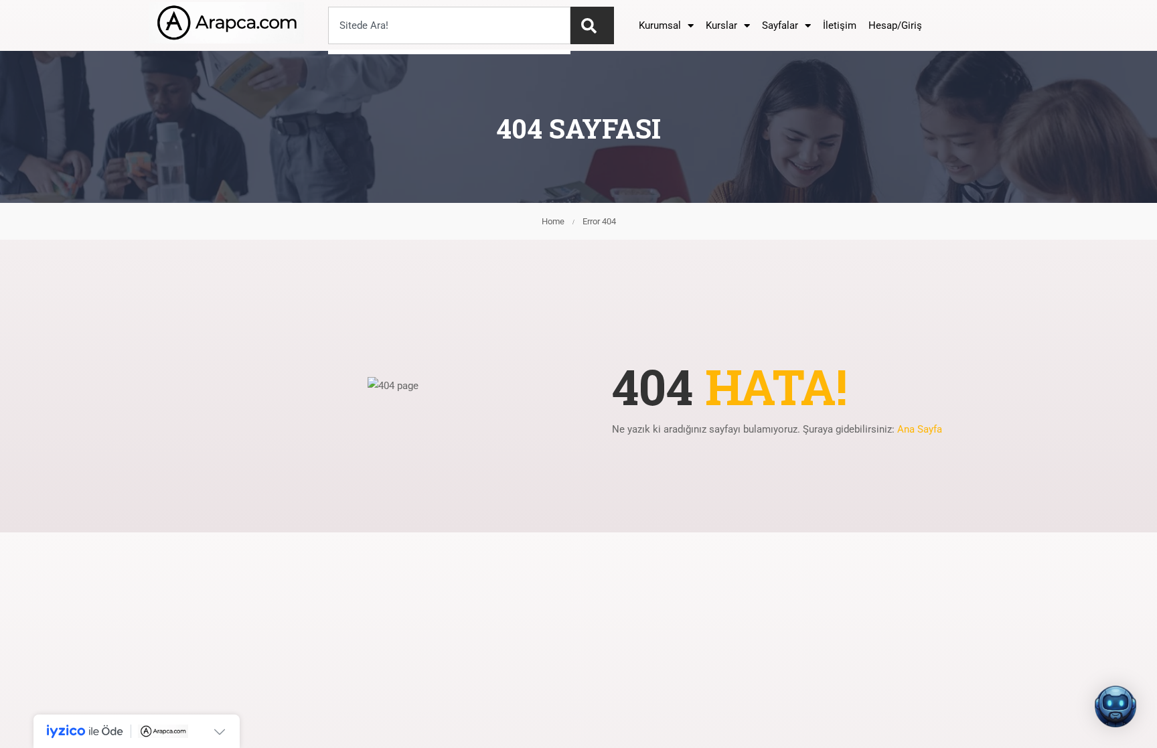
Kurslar (721, 25)
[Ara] (592, 25)
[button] (1115, 706)
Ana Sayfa (919, 429)
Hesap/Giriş (895, 25)
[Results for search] (449, 52)
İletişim (839, 25)
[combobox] (449, 25)
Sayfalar (780, 25)
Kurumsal (660, 25)
